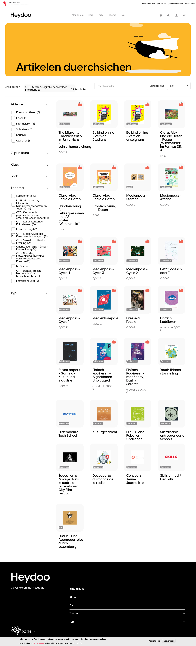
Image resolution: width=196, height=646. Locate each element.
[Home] (22, 12)
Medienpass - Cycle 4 (69, 271)
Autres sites (190, 3)
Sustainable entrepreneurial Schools (172, 435)
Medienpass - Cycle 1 (69, 320)
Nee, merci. (169, 641)
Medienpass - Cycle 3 (103, 271)
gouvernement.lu (175, 3)
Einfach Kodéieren (168, 320)
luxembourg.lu (148, 3)
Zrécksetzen (12, 86)
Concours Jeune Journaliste (135, 479)
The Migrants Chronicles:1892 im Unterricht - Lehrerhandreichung (74, 139)
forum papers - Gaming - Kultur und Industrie (69, 375)
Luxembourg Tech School (68, 434)
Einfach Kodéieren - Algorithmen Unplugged (102, 375)
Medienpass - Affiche (170, 197)
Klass (90, 14)
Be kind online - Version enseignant (137, 136)
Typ (122, 14)
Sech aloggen (176, 15)
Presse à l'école (133, 320)
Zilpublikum (77, 14)
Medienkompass (105, 318)
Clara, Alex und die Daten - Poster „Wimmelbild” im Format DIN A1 (171, 141)
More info (77, 643)
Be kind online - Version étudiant (103, 136)
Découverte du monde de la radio (102, 479)
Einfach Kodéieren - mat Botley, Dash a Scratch (135, 377)
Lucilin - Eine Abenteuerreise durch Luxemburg (70, 541)
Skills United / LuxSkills (170, 477)
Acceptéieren (154, 641)
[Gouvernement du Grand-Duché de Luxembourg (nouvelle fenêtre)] (17, 3)
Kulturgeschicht (104, 432)
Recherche (168, 15)
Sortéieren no (157, 85)
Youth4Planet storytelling (170, 372)
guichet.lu (161, 3)
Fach (100, 14)
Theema (111, 14)
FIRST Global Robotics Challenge (135, 435)
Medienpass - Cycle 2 (137, 271)
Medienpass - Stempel (137, 197)
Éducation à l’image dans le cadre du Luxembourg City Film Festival (68, 484)
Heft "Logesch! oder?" (171, 271)
